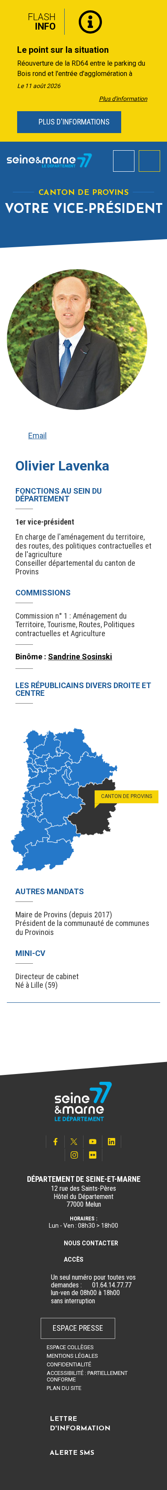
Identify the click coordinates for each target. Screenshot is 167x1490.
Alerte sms (72, 1453)
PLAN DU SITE (64, 1388)
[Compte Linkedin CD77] (111, 1141)
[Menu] (149, 161)
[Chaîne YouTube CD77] (93, 1141)
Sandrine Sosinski (80, 656)
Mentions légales (72, 1356)
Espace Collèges (70, 1347)
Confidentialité (69, 1364)
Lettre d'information (80, 1424)
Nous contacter (91, 1243)
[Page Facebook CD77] (55, 1141)
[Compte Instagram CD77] (74, 1155)
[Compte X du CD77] (74, 1141)
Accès (74, 1259)
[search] (123, 161)
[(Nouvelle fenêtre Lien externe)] (87, 1285)
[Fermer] (154, 18)
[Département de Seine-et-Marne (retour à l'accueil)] (49, 160)
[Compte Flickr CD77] (93, 1155)
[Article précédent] (9, 71)
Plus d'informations (73, 121)
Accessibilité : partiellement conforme (87, 1376)
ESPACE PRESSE (78, 1327)
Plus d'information (123, 98)
